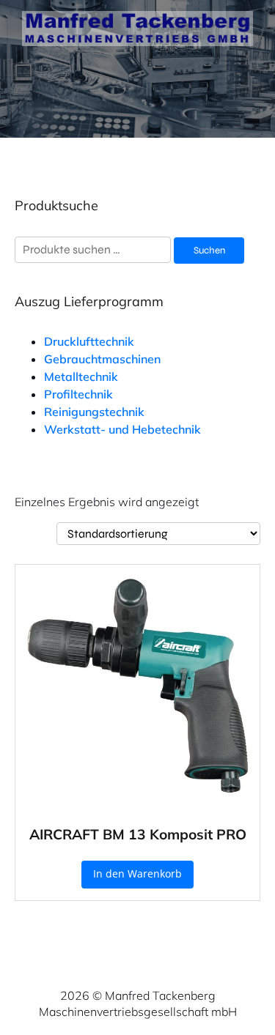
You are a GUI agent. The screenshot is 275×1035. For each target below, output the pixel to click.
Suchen (209, 250)
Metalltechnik (81, 376)
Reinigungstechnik (94, 411)
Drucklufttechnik (89, 341)
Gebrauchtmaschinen (102, 359)
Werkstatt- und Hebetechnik (122, 429)
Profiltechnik (78, 394)
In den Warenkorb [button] (137, 873)
